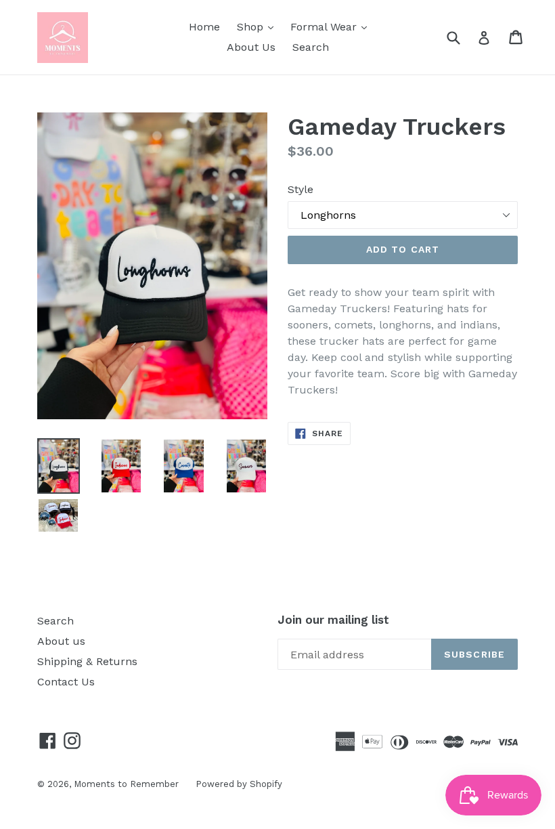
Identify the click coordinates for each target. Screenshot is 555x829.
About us (61, 641)
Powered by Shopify (239, 784)
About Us (251, 47)
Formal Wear (332, 26)
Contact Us (66, 681)
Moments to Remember (126, 784)
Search (310, 47)
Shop (258, 26)
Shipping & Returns (87, 661)
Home (204, 26)
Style (300, 189)
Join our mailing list (333, 619)
